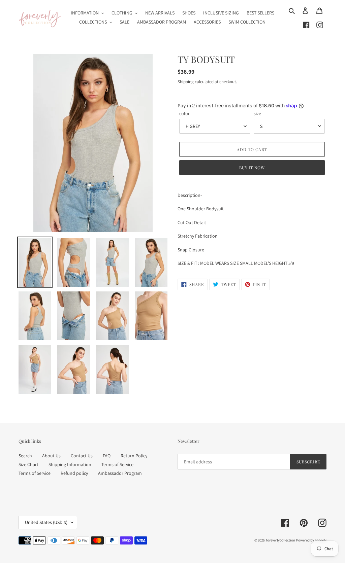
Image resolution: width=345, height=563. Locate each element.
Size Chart (28, 464)
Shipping (186, 81)
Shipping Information (70, 464)
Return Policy (134, 456)
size (257, 113)
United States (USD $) (46, 522)
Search (25, 456)
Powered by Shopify (311, 540)
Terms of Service (117, 464)
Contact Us (82, 456)
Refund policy (74, 473)
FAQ (107, 456)
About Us (51, 456)
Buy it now (252, 167)
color (184, 113)
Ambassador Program (120, 473)
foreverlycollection (280, 540)
